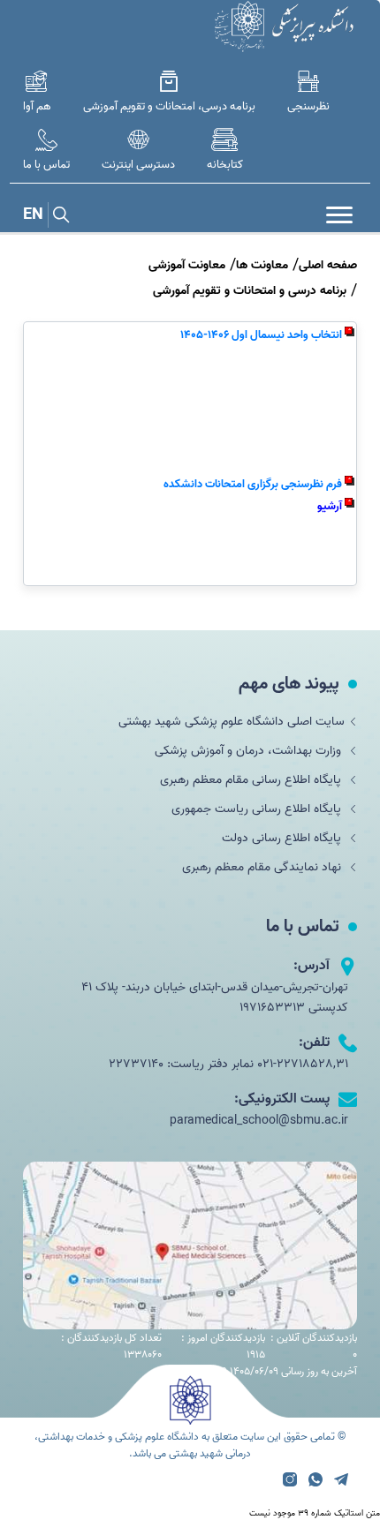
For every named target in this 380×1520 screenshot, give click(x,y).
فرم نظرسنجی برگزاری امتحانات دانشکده (252, 484)
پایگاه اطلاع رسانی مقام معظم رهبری (252, 780)
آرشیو (329, 506)
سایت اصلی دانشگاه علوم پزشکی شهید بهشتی (231, 721)
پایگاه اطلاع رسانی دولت (283, 838)
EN (33, 215)
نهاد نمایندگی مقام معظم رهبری (263, 867)
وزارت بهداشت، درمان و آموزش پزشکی (250, 751)
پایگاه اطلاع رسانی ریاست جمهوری (258, 809)
